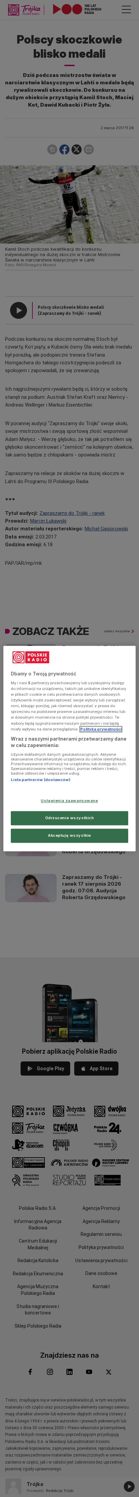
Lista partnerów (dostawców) (41, 779)
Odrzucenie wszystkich (69, 817)
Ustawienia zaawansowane (69, 800)
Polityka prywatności (100, 729)
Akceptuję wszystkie (69, 835)
